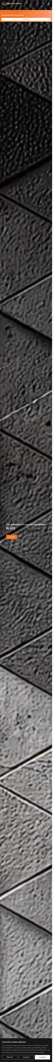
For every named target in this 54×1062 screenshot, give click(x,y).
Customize (26, 1057)
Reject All (10, 1057)
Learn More (26, 19)
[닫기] (49, 12)
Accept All (42, 1057)
